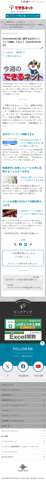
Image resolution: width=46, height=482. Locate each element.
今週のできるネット (14, 56)
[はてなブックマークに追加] (26, 244)
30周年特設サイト (8, 395)
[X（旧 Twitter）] (21, 2)
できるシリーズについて (10, 390)
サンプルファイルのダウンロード (14, 405)
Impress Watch (7, 457)
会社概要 (4, 436)
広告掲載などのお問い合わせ (12, 421)
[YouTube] (27, 1)
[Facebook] (24, 1)
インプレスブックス (9, 452)
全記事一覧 (5, 426)
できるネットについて (37, 2)
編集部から (10, 22)
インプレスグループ (9, 441)
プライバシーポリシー (9, 431)
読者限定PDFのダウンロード (12, 400)
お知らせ (21, 22)
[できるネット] (2, 22)
